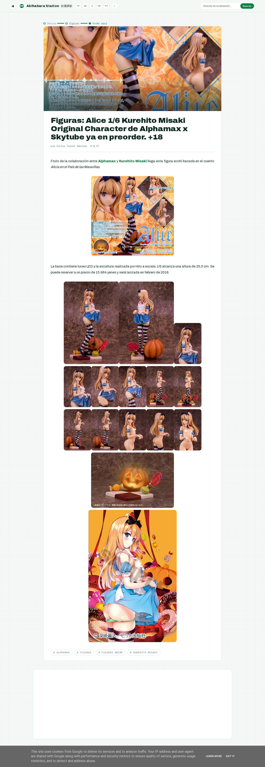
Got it (230, 756)
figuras (74, 23)
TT (78, 6)
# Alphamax (61, 652)
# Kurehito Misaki (144, 652)
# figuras (84, 652)
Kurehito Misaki (133, 161)
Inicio (51, 23)
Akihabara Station (46, 6)
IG (85, 6)
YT (106, 6)
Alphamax (107, 161)
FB (99, 6)
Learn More (214, 756)
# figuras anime (111, 652)
